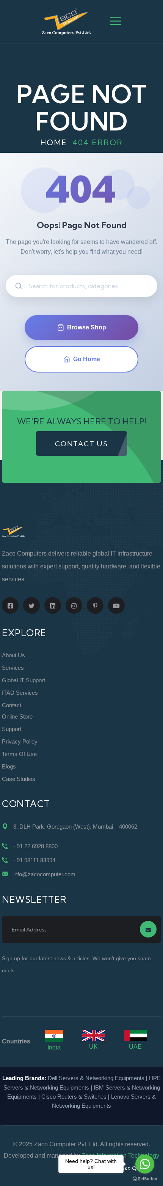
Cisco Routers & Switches (74, 1096)
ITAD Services (20, 692)
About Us (13, 655)
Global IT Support (23, 680)
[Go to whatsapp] (144, 1164)
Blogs (9, 766)
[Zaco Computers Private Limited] (66, 21)
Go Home (86, 359)
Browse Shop (86, 327)
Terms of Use (19, 754)
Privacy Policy (20, 741)
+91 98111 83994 (34, 860)
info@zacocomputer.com (44, 874)
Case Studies (18, 779)
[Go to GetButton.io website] (145, 1178)
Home (53, 142)
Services (13, 667)
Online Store (17, 716)
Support (11, 729)
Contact (11, 705)
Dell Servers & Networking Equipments (96, 1078)
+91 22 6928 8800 (35, 846)
